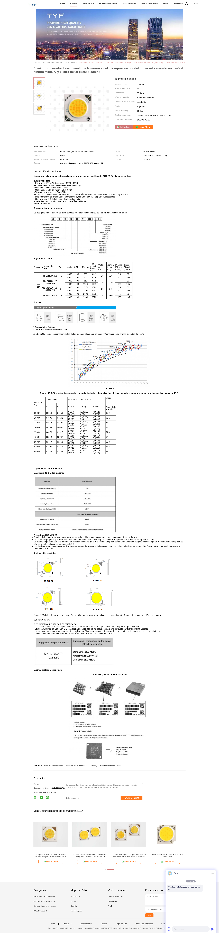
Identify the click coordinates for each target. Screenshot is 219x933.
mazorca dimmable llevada (110, 766)
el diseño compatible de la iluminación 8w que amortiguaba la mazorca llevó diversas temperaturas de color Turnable (51, 856)
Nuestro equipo (76, 911)
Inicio (52, 924)
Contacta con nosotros (149, 3)
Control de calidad (129, 3)
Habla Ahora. (178, 3)
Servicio (74, 906)
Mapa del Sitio (121, 924)
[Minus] (212, 873)
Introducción (75, 896)
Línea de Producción (115, 896)
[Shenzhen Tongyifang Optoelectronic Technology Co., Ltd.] (33, 4)
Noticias (166, 3)
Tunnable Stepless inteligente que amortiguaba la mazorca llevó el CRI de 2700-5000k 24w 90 (128, 856)
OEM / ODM (112, 901)
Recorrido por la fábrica (108, 3)
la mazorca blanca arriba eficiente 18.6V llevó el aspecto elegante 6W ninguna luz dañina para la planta (89, 856)
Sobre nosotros (88, 3)
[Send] (213, 929)
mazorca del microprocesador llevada (81, 766)
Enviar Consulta (132, 798)
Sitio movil (165, 924)
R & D (110, 906)
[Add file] (169, 929)
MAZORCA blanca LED (53, 766)
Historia (73, 901)
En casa (62, 3)
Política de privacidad (144, 924)
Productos (73, 3)
